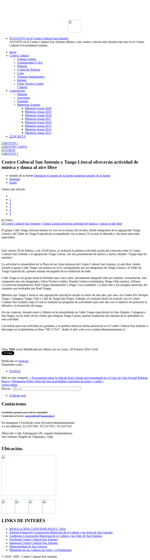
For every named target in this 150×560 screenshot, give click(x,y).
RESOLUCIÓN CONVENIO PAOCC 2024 (37, 529)
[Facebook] (8, 512)
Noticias (23, 361)
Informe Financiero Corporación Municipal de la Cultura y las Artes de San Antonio (61, 532)
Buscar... (7, 388)
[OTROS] (8, 150)
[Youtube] (49, 512)
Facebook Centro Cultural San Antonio (33, 539)
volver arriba (9, 384)
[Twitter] (22, 512)
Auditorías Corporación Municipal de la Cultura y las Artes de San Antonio (55, 536)
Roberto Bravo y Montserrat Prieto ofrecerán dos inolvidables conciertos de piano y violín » (75, 379)
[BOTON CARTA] (14, 146)
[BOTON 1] (10, 143)
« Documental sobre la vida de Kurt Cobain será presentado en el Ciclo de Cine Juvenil (83, 377)
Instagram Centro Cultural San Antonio (33, 543)
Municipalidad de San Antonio (28, 546)
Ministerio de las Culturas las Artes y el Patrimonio (40, 550)
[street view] (29, 494)
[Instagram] (36, 512)
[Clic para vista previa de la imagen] (62, 223)
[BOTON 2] (10, 153)
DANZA (15, 371)
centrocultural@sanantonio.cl (39, 416)
